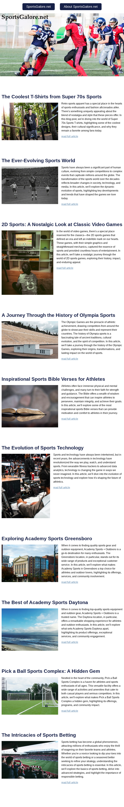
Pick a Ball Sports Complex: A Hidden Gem (51, 671)
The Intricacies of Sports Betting (39, 735)
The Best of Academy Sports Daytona (45, 602)
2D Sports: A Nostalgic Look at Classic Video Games (62, 224)
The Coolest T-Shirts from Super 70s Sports (52, 96)
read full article (69, 136)
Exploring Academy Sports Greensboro (47, 538)
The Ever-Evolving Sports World (38, 160)
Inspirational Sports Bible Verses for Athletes (53, 379)
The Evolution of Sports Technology (43, 447)
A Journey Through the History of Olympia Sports (58, 315)
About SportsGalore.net (81, 6)
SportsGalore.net (38, 6)
